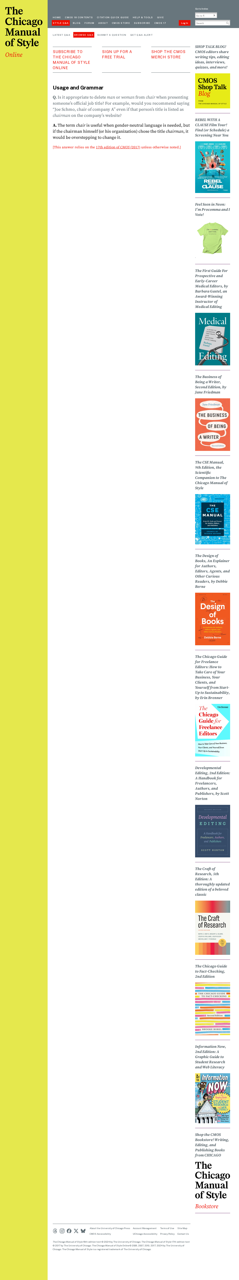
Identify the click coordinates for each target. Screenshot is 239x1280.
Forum (89, 22)
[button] (214, 15)
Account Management (145, 1228)
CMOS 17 (160, 22)
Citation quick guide (113, 17)
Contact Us (183, 1233)
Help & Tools (143, 17)
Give (160, 17)
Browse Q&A (83, 34)
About (103, 22)
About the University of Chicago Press (110, 1228)
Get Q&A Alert (141, 34)
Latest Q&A (61, 34)
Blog (77, 22)
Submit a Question (111, 34)
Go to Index (201, 8)
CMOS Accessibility (100, 1233)
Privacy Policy (167, 1233)
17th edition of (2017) (118, 147)
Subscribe (142, 22)
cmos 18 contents (79, 17)
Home (57, 17)
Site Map (182, 1228)
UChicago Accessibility (145, 1233)
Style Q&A (61, 22)
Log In (184, 22)
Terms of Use (167, 1228)
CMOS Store (121, 22)
